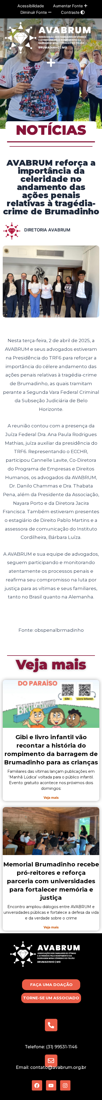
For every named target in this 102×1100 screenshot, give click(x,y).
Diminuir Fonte (34, 12)
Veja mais (51, 664)
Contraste (71, 12)
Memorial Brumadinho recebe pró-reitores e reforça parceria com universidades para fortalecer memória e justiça (51, 881)
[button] (51, 63)
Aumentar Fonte (68, 6)
